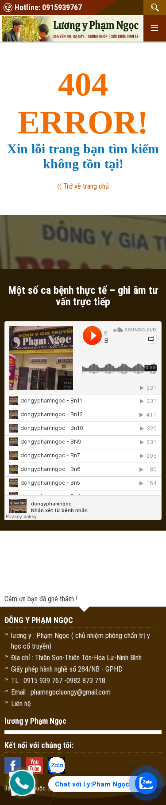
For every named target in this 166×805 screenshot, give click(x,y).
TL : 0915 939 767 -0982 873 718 (58, 680)
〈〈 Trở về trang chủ (83, 186)
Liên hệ (21, 703)
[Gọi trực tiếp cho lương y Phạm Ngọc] (22, 782)
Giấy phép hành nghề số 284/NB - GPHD (67, 669)
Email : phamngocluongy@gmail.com (61, 692)
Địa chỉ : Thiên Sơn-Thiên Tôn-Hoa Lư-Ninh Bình (76, 657)
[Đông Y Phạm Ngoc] (72, 27)
